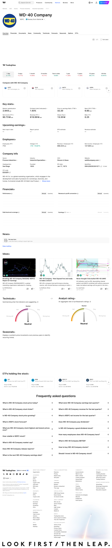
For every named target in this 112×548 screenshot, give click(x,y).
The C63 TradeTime (59, 519)
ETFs (34, 479)
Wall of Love (79, 474)
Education (78, 488)
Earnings (35, 503)
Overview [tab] (5, 33)
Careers (56, 509)
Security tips (57, 533)
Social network (79, 472)
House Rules (79, 479)
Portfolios (35, 512)
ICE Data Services (21, 482)
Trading (78, 486)
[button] (43, 2)
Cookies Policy (58, 530)
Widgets (98, 472)
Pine (34, 488)
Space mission (58, 503)
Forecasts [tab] (54, 33)
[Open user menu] (96, 2)
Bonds (34, 480)
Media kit (56, 511)
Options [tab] (70, 33)
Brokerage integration (102, 486)
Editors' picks (79, 489)
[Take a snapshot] (93, 39)
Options (35, 516)
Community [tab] (37, 33)
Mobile (34, 524)
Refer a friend (79, 475)
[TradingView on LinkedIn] (17, 474)
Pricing (56, 474)
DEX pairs (35, 486)
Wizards (78, 496)
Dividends (35, 505)
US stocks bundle (58, 496)
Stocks (35, 477)
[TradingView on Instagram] (13, 474)
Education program (101, 489)
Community (48, 2)
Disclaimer (56, 526)
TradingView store (59, 516)
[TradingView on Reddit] (27, 474)
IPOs (34, 507)
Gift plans (56, 477)
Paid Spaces (79, 500)
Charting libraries (100, 474)
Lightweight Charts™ (101, 475)
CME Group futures (59, 493)
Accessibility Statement (60, 532)
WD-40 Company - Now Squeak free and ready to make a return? (56, 279)
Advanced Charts (100, 477)
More (72, 2)
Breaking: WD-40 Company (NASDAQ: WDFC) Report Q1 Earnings (19, 279)
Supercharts (36, 472)
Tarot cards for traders (60, 517)
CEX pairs (35, 484)
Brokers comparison (59, 486)
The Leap (56, 488)
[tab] (44, 193)
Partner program (100, 488)
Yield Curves (36, 514)
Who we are (57, 501)
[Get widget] (97, 39)
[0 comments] (27, 288)
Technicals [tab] (46, 33)
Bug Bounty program (59, 535)
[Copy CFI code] (10, 172)
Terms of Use (57, 524)
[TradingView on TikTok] (23, 474)
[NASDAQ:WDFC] (4, 275)
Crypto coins (36, 482)
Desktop (35, 526)
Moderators (79, 481)
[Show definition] (17, 108)
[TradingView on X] (4, 474)
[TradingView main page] (4, 2)
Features (56, 472)
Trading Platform (100, 479)
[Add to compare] (24, 88)
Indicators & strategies (82, 495)
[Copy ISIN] (101, 166)
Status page (57, 537)
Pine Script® (36, 519)
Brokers (65, 2)
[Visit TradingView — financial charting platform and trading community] (9, 65)
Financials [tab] (13, 33)
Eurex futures (57, 495)
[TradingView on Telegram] (20, 474)
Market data (57, 475)
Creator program (80, 477)
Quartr (24, 492)
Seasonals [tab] (63, 33)
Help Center (57, 507)
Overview (56, 482)
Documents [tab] (22, 33)
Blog (55, 505)
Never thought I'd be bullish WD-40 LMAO (91, 278)
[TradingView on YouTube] (10, 474)
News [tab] (29, 33)
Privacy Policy (57, 528)
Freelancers (79, 498)
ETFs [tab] (76, 33)
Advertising (99, 484)
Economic (35, 501)
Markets (57, 2)
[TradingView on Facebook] (7, 474)
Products (39, 2)
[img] (42, 19)
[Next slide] (109, 268)
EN (92, 2)
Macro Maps (36, 517)
